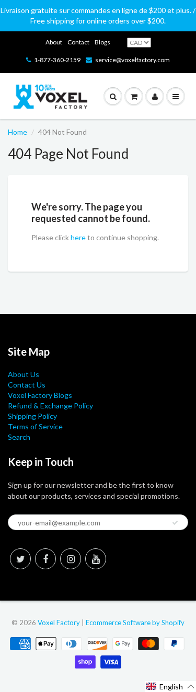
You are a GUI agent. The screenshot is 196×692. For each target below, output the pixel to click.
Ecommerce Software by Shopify (135, 622)
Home (17, 131)
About (53, 42)
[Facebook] (45, 558)
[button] (170, 686)
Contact (78, 42)
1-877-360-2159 (57, 60)
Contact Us (26, 384)
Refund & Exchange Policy (50, 405)
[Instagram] (70, 558)
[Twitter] (20, 558)
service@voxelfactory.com (132, 60)
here (78, 237)
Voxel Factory (59, 622)
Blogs (102, 42)
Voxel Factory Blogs (40, 395)
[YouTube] (95, 558)
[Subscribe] (175, 522)
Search (19, 436)
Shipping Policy (32, 416)
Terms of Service (35, 426)
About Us (23, 374)
